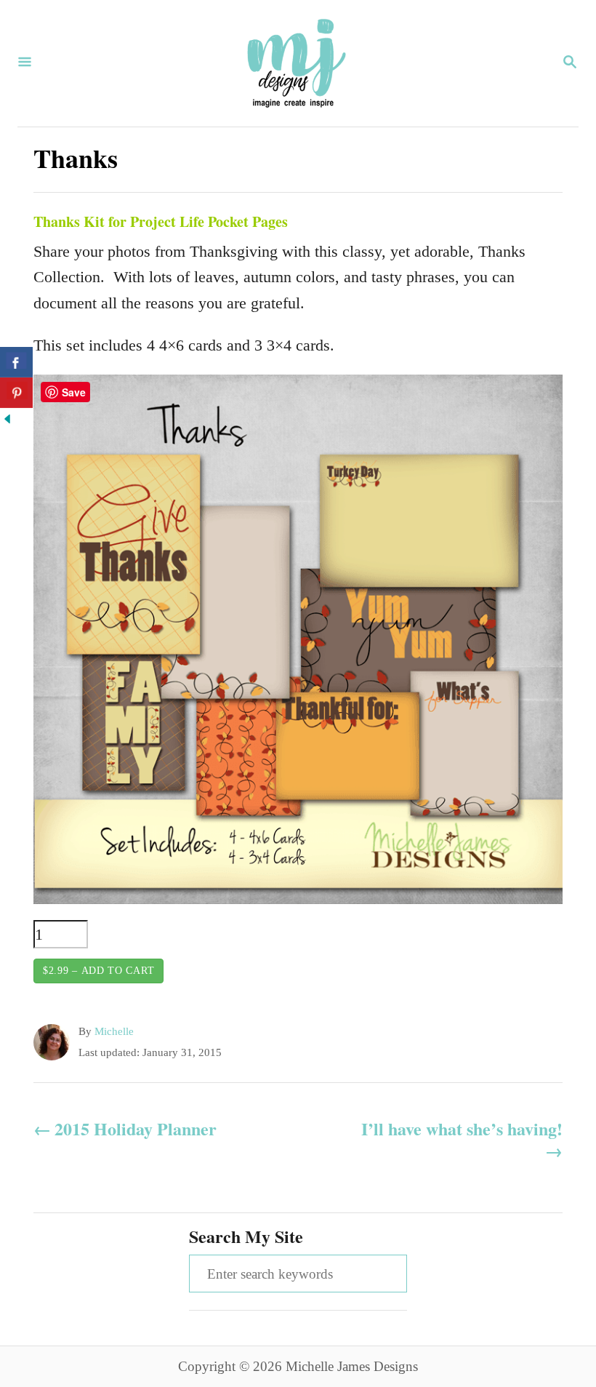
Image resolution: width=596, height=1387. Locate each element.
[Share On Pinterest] (16, 392)
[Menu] (24, 63)
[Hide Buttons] (7, 421)
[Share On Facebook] (16, 362)
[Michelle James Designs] (296, 63)
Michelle (114, 1031)
